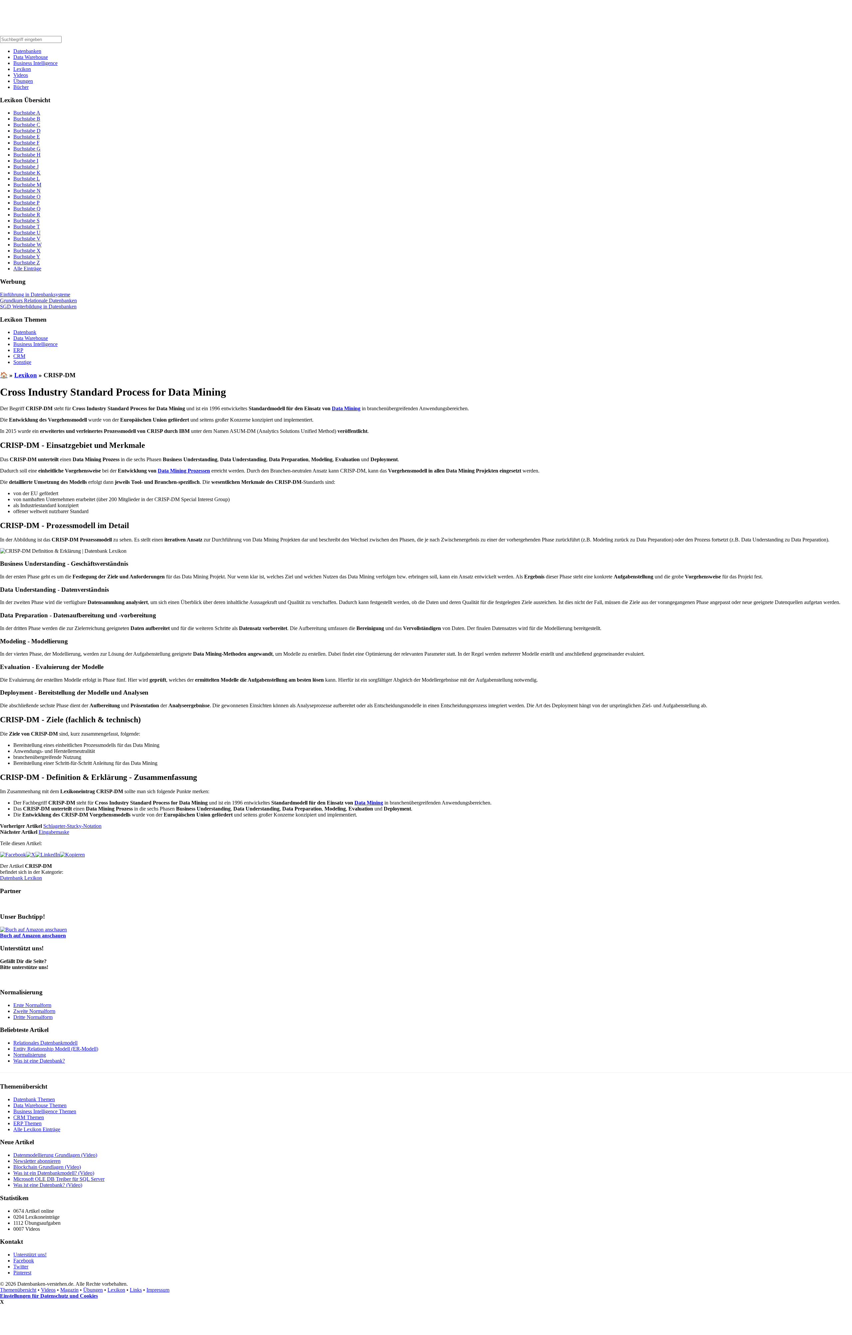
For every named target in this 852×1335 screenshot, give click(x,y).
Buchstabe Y (26, 256)
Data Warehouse (30, 57)
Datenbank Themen (34, 1099)
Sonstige (22, 362)
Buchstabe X (27, 250)
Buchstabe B (26, 119)
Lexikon (22, 69)
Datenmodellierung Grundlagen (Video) (55, 1155)
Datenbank (24, 332)
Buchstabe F (26, 143)
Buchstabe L (26, 178)
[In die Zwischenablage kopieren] (72, 854)
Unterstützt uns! (30, 1254)
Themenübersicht (18, 1290)
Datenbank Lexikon (21, 878)
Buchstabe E (26, 137)
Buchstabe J (26, 166)
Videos (20, 75)
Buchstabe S (26, 220)
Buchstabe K (27, 172)
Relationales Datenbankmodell (45, 1043)
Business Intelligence (35, 63)
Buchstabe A (26, 113)
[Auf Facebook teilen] (13, 854)
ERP (18, 350)
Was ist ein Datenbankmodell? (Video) (53, 1173)
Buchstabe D (27, 131)
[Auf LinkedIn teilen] (47, 854)
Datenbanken (27, 51)
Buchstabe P (26, 202)
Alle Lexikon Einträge (36, 1129)
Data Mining (346, 408)
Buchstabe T (26, 226)
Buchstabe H (27, 155)
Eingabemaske (54, 832)
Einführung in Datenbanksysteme (35, 294)
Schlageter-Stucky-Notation (72, 826)
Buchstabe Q (27, 208)
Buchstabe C (26, 125)
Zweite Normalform (34, 1011)
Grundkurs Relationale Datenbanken (38, 300)
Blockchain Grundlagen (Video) (47, 1167)
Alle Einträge (27, 268)
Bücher (21, 87)
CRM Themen (28, 1117)
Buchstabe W (27, 244)
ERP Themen (27, 1123)
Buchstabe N (27, 190)
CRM (19, 356)
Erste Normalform (32, 1005)
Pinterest (22, 1272)
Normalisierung (29, 1055)
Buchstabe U (27, 232)
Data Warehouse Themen (40, 1105)
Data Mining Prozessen (184, 471)
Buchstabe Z (26, 262)
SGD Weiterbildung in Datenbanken (38, 306)
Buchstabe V (27, 238)
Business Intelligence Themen (44, 1111)
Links (136, 1290)
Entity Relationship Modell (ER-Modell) (55, 1049)
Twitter (20, 1266)
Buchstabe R (26, 214)
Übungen (23, 81)
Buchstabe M (27, 184)
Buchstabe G (27, 149)
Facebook (23, 1260)
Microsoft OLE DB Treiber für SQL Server (59, 1179)
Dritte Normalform (33, 1017)
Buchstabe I (25, 161)
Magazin (69, 1290)
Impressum (157, 1290)
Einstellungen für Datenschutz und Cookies (49, 1296)
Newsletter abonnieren (37, 1161)
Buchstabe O (27, 196)
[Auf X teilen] (30, 854)
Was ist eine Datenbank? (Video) (47, 1185)
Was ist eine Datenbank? (39, 1061)
